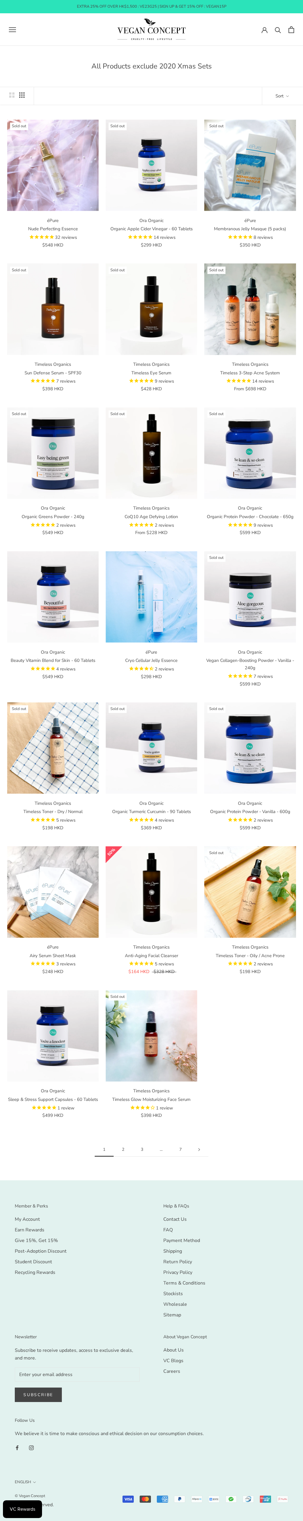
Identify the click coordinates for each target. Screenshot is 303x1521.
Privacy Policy (177, 1272)
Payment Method (181, 1240)
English (23, 1482)
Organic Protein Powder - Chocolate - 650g (250, 517)
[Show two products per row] (11, 95)
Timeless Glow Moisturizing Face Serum (151, 1099)
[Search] (278, 30)
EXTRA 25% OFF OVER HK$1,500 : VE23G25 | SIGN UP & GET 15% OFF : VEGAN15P (151, 6)
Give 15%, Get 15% (36, 1240)
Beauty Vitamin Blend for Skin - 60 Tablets (53, 660)
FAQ (168, 1230)
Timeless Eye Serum (151, 373)
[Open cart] (291, 29)
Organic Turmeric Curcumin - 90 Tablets (151, 812)
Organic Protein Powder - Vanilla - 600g (250, 812)
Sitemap (172, 1315)
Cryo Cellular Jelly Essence (151, 660)
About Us (173, 1350)
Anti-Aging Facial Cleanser (151, 956)
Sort (280, 96)
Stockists (173, 1293)
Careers (171, 1371)
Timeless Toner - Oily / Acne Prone (250, 956)
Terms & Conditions (184, 1283)
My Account (27, 1219)
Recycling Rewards (35, 1272)
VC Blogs (173, 1360)
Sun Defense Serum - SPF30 (53, 373)
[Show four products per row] (22, 95)
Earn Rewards (29, 1230)
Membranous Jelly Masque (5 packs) (250, 229)
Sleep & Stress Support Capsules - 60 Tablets (53, 1099)
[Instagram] (31, 1447)
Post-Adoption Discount (41, 1251)
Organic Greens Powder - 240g (53, 517)
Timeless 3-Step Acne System (250, 373)
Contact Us (175, 1219)
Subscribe (38, 1395)
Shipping (172, 1251)
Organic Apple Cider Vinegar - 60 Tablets (151, 229)
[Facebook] (17, 1447)
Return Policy (177, 1262)
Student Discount (33, 1262)
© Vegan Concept (30, 1496)
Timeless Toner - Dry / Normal (53, 812)
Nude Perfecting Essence (53, 229)
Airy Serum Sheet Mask (53, 956)
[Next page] (199, 1150)
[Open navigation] (12, 29)
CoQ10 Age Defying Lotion (151, 517)
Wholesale (175, 1304)
